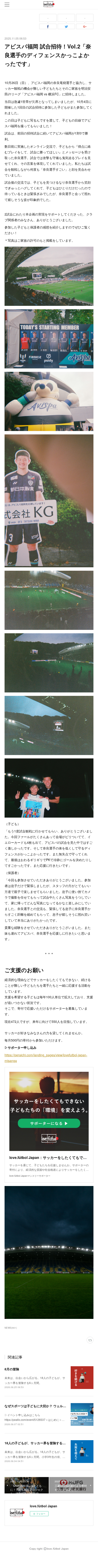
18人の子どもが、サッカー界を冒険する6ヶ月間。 (41, 1443)
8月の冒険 (12, 1369)
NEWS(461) (11, 1327)
